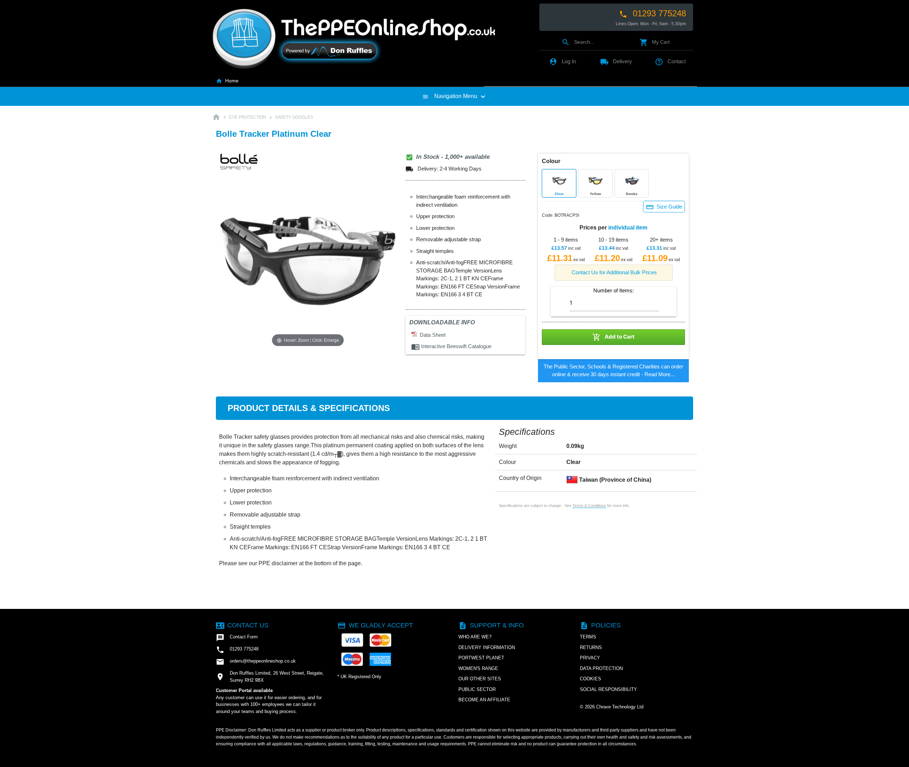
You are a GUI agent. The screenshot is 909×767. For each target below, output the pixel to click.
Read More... (659, 374)
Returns (591, 647)
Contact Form (237, 637)
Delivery (616, 61)
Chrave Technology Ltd (619, 706)
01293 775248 (652, 13)
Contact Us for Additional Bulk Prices (614, 272)
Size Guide (664, 207)
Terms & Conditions (589, 505)
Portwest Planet (481, 657)
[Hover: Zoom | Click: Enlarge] (308, 260)
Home (227, 80)
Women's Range (478, 668)
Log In (562, 61)
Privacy (590, 657)
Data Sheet (431, 335)
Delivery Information (486, 647)
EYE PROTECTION (247, 117)
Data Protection (601, 668)
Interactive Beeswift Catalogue (451, 346)
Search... (577, 42)
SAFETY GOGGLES (294, 117)
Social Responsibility (608, 689)
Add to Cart (613, 337)
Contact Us (242, 625)
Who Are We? (474, 636)
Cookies (590, 678)
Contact (670, 61)
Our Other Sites (479, 678)
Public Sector (477, 689)
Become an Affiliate (484, 699)
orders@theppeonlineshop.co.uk (256, 662)
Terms (588, 636)
